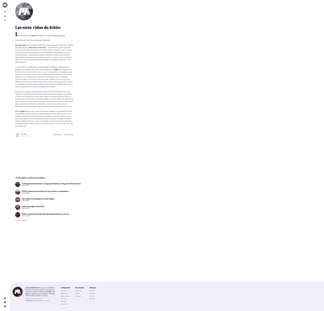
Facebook (93, 293)
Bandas (77, 293)
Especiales (64, 293)
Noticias (63, 291)
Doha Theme (45, 300)
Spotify (92, 296)
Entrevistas (65, 304)
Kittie (24, 220)
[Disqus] (44, 252)
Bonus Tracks (65, 296)
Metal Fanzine (60, 36)
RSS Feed (92, 299)
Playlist (63, 299)
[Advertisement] (65, 154)
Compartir (58, 134)
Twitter (92, 291)
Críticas (63, 301)
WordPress (36, 300)
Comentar (70, 134)
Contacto (78, 296)
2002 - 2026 (30, 298)
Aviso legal (38, 298)
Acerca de (78, 291)
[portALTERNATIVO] (5, 5)
